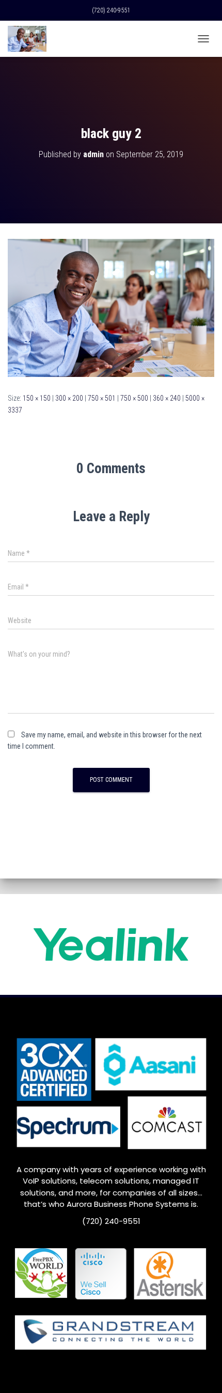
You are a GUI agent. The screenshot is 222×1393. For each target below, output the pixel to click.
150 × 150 (37, 398)
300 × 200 (69, 398)
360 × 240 (167, 398)
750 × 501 (102, 398)
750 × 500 (134, 398)
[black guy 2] (111, 307)
